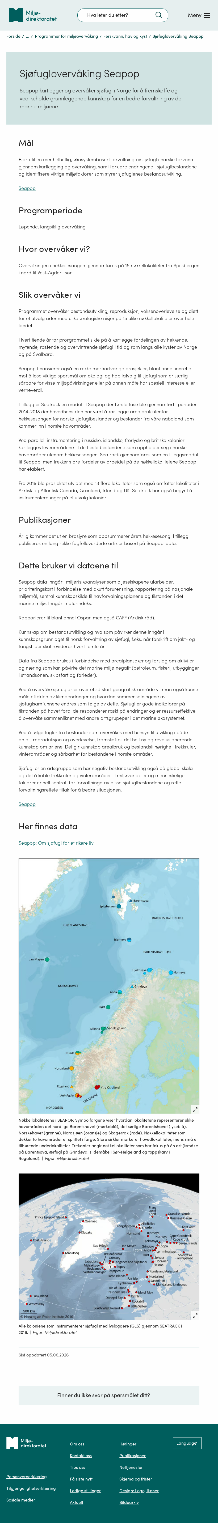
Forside (13, 36)
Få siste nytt (81, 1479)
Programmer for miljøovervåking (66, 36)
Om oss (77, 1444)
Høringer (127, 1444)
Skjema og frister (135, 1479)
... (27, 36)
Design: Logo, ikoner (139, 1490)
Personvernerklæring (26, 1476)
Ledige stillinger (85, 1490)
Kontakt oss (81, 1455)
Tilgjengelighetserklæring (31, 1488)
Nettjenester (131, 1467)
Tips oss (77, 1467)
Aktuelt (76, 1502)
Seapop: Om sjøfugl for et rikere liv (56, 843)
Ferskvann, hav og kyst (125, 36)
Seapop (27, 188)
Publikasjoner (132, 1455)
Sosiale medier (20, 1500)
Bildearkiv (129, 1502)
